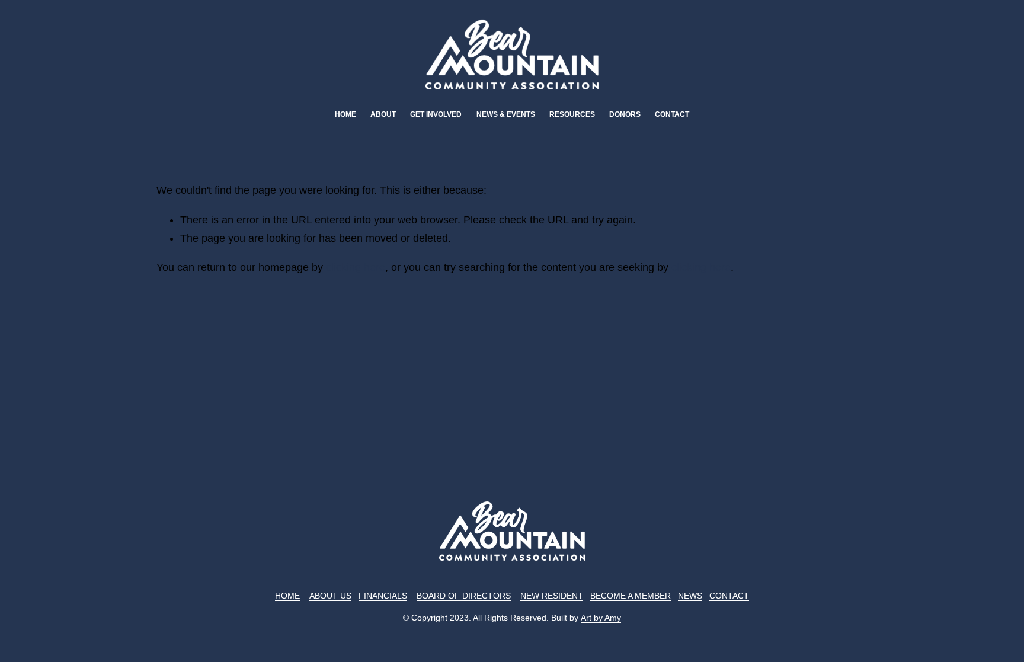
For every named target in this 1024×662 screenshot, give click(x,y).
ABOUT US (330, 595)
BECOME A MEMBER (630, 595)
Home (345, 114)
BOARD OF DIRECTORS (464, 595)
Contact (672, 114)
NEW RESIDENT (551, 595)
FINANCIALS (383, 595)
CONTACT (729, 595)
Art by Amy (601, 617)
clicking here (355, 267)
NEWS (690, 595)
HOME (287, 595)
